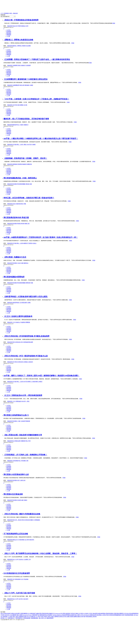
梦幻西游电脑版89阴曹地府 (14, 277)
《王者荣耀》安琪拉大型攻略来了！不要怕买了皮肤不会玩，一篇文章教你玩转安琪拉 (37, 59)
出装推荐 (28, 65)
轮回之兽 (14, 26)
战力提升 (26, 599)
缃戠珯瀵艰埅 (50, 618)
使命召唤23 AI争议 (101, 615)
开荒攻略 (23, 460)
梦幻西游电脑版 (21, 184)
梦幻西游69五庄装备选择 (13, 494)
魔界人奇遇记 (38, 381)
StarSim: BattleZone (57, 615)
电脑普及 (121, 613)
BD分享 (24, 401)
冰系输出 (25, 361)
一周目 (27, 401)
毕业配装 (22, 322)
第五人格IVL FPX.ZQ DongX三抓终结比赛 (85, 615)
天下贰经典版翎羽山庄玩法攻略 (16, 534)
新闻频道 (6, 13)
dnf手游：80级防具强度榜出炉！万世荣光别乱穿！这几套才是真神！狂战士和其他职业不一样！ (41, 237)
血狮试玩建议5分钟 (78, 616)
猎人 (18, 124)
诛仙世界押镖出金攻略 (68, 615)
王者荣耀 (14, 65)
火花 (21, 302)
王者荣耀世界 (15, 85)
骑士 (27, 441)
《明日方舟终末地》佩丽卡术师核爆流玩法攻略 (22, 514)
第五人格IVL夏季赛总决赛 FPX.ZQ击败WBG (24, 616)
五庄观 (19, 500)
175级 (18, 421)
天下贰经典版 (20, 539)
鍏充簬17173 (4, 618)
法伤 (24, 480)
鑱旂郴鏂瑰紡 (34, 618)
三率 (29, 559)
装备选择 (9, 26)
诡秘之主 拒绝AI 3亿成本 (81, 613)
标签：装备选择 (13, 13)
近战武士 (17, 322)
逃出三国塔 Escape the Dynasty (24, 615)
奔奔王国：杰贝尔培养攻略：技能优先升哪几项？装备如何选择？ (29, 198)
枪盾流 (24, 45)
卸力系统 (63, 613)
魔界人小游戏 (31, 381)
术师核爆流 (37, 520)
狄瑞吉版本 (18, 579)
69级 (22, 500)
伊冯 (22, 342)
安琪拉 (19, 65)
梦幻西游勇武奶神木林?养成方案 (16, 217)
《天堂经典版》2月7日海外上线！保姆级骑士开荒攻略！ (25, 455)
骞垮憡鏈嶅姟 (19, 618)
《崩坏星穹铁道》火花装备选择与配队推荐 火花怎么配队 (26, 296)
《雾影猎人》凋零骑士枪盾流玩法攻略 (18, 40)
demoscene (57, 613)
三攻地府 (22, 421)
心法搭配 (25, 559)
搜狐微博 (8, 34)
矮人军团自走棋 (16, 441)
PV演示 (90, 613)
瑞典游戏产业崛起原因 (36, 613)
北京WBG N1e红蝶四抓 (10, 615)
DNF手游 (14, 105)
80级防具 (25, 243)
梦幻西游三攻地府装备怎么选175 (16, 415)
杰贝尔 (14, 203)
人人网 (8, 36)
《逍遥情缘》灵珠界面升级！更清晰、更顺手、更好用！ (25, 158)
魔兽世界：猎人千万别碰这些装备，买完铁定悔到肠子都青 (26, 119)
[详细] (113, 23)
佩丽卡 (32, 520)
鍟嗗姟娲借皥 (26, 618)
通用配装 (27, 322)
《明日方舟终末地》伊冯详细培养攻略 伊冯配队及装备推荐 (26, 336)
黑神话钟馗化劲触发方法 (48, 613)
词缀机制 (23, 441)
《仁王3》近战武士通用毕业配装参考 (18, 316)
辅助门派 (27, 223)
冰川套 (25, 105)
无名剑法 (20, 559)
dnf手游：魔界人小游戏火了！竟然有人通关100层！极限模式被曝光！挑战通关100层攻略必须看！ (41, 375)
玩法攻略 (28, 45)
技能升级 (18, 203)
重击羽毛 (31, 539)
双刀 (22, 599)
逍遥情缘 (14, 164)
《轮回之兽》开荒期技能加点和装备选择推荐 (21, 20)
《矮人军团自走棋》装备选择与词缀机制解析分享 (23, 435)
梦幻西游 (14, 184)
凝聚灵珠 (29, 164)
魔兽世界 (14, 124)
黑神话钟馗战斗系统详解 (112, 613)
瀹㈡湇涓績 (42, 618)
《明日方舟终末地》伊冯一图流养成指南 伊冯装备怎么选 (26, 356)
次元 (22, 579)
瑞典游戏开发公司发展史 (46, 615)
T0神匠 (31, 85)
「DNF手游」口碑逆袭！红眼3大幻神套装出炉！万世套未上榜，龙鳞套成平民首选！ (36, 99)
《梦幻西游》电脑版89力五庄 (15, 257)
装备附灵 (24, 164)
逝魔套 (21, 105)
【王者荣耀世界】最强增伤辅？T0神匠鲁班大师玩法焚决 (26, 79)
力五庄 (19, 263)
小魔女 (25, 144)
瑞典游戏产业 (35, 615)
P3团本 (21, 124)
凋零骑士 (19, 45)
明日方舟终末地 (16, 342)
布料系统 (5, 616)
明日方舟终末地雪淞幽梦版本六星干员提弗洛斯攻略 (119, 615)
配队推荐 (24, 302)
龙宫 (18, 480)
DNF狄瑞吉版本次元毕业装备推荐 (17, 573)
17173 (2, 13)
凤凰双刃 (26, 124)
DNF (13, 579)
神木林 (22, 223)
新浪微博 (8, 31)
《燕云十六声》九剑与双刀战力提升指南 (19, 593)
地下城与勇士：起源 (17, 144)
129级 (21, 480)
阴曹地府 (28, 282)
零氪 (25, 203)
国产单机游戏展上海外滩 (90, 616)
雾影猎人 (14, 45)
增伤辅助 (26, 85)
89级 (30, 184)
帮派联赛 (27, 421)
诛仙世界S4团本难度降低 (99, 613)
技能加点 (23, 26)
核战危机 (67, 613)
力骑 (27, 460)
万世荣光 (30, 243)
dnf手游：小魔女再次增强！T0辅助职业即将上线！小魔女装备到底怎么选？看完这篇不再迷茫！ (41, 138)
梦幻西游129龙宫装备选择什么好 (16, 474)
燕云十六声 (15, 559)
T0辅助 (34, 144)
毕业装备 (26, 579)
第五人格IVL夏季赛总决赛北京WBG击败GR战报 (60, 616)
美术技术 (72, 613)
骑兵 (22, 203)
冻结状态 (30, 361)
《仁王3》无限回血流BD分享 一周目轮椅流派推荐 (23, 395)
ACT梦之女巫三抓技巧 (42, 616)
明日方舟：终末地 (17, 520)
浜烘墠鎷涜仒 (11, 618)
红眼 (18, 105)
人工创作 (10, 616)
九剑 (19, 599)
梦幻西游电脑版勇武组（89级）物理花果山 (20, 178)
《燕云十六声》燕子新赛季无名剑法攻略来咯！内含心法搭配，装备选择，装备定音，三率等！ (40, 553)
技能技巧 (23, 65)
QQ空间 (8, 30)
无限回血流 (18, 401)
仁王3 (13, 322)
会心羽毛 (26, 539)
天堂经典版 (15, 460)
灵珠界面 (19, 164)
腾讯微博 (8, 33)
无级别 (25, 500)
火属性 (29, 302)
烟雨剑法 (26, 263)
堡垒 (29, 441)
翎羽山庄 (14, 539)
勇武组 (27, 184)
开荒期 (19, 26)
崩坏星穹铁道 (15, 302)
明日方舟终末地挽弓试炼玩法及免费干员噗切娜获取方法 (15, 613)
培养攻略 (25, 342)
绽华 (27, 26)
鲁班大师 (22, 85)
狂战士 (34, 243)
